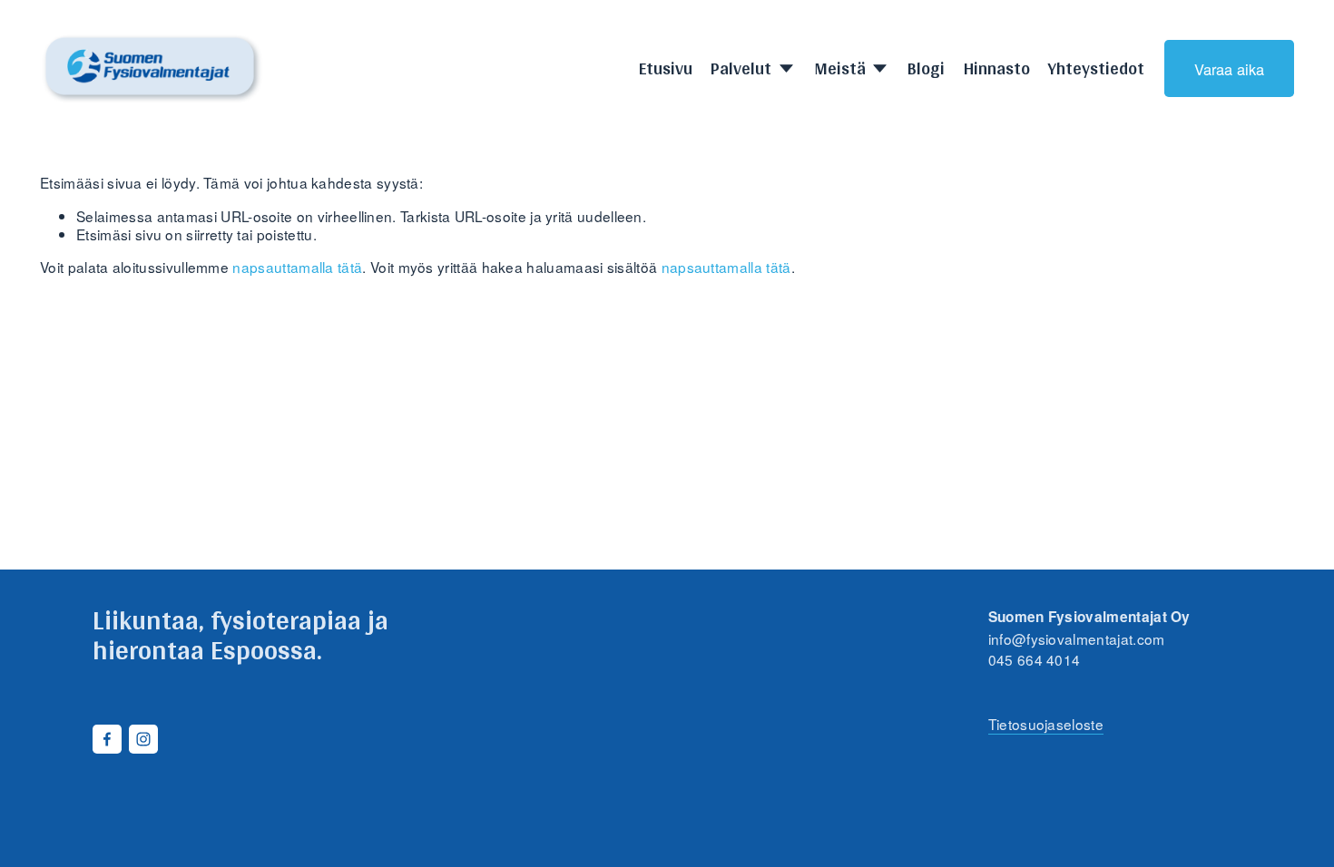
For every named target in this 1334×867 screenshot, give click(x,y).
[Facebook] (107, 739)
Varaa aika (1229, 69)
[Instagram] (143, 739)
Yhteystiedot (1096, 68)
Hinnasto (997, 68)
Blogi (926, 68)
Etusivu (665, 68)
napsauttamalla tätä (297, 267)
